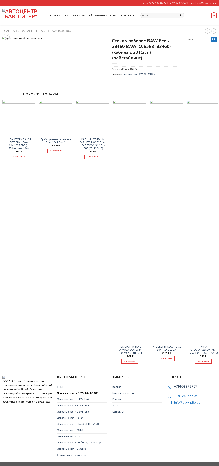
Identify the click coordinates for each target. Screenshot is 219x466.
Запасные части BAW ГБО (73, 405)
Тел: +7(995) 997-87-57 (153, 3)
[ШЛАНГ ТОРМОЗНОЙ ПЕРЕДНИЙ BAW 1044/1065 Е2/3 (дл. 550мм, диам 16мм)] (18, 116)
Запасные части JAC (69, 436)
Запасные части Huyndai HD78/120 (78, 424)
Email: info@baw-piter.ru (203, 3)
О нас (114, 15)
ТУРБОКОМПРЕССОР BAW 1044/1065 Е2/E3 (166, 348)
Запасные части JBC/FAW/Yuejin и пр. (79, 442)
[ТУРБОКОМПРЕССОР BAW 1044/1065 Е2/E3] (166, 220)
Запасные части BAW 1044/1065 (46, 31)
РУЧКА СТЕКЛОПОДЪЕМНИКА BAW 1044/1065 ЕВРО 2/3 (203, 349)
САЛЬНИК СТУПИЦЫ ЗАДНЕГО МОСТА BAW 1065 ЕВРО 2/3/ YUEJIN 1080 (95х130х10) (92, 144)
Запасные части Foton (70, 418)
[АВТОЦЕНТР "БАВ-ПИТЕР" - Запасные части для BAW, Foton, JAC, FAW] (23, 15)
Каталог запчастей (78, 15)
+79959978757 (185, 386)
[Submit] (181, 15)
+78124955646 (178, 3)
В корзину (19, 156)
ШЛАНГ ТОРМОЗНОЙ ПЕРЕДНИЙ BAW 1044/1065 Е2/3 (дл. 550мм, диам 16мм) (19, 144)
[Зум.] (7, 37)
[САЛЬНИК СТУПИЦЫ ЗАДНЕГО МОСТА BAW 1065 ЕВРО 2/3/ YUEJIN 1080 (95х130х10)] (92, 116)
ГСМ (60, 387)
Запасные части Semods (71, 449)
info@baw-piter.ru (187, 402)
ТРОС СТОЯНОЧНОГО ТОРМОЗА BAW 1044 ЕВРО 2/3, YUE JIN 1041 (129, 349)
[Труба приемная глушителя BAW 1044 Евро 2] (55, 116)
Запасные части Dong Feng (73, 412)
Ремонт (100, 15)
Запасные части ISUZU (70, 430)
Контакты (128, 15)
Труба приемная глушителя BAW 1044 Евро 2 (56, 141)
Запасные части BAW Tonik (73, 399)
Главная (56, 15)
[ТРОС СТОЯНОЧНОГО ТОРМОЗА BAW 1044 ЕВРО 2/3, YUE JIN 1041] (129, 220)
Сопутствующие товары (71, 455)
